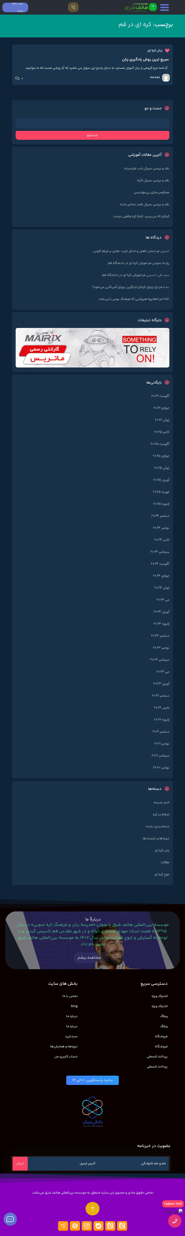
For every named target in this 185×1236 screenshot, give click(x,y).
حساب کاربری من (66, 1056)
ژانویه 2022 (161, 720)
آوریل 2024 (161, 612)
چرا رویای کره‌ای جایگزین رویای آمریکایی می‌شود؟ (125, 287)
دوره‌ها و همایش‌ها (64, 1046)
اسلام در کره (161, 814)
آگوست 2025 (160, 444)
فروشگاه (161, 1036)
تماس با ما (70, 996)
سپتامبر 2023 (159, 660)
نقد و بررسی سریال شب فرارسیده (146, 168)
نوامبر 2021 (161, 743)
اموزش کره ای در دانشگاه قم (127, 263)
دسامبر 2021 (160, 732)
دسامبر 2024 (160, 516)
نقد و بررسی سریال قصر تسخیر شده (144, 204)
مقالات (165, 862)
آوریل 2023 (161, 684)
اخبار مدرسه (161, 802)
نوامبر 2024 (161, 528)
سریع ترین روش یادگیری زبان (145, 60)
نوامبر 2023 (161, 648)
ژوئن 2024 (161, 588)
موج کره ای (161, 874)
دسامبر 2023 (160, 636)
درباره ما (72, 1016)
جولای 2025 (161, 456)
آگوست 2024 (160, 564)
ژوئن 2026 (162, 420)
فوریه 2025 (161, 492)
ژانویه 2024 (161, 624)
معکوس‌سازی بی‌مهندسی (151, 192)
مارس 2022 (161, 708)
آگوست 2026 (160, 396)
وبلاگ (164, 1016)
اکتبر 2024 (161, 540)
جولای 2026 (161, 408)
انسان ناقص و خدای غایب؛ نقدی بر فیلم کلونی (124, 251)
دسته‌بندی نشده (157, 826)
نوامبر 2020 (161, 767)
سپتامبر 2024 (159, 552)
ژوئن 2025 (161, 468)
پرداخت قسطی (157, 1056)
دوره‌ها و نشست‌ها (156, 838)
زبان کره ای (154, 50)
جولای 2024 (161, 576)
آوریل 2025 (161, 480)
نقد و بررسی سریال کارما (153, 180)
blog (74, 1006)
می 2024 (163, 600)
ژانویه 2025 (161, 504)
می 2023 (162, 672)
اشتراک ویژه (160, 996)
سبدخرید (71, 1036)
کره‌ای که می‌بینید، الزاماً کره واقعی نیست (141, 216)
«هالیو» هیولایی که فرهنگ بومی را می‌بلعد (129, 299)
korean (155, 77)
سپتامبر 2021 (160, 755)
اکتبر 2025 (161, 432)
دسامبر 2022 (160, 696)
